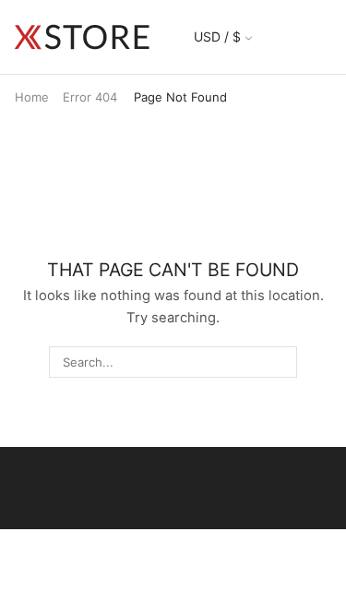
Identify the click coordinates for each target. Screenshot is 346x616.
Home (32, 97)
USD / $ (217, 36)
